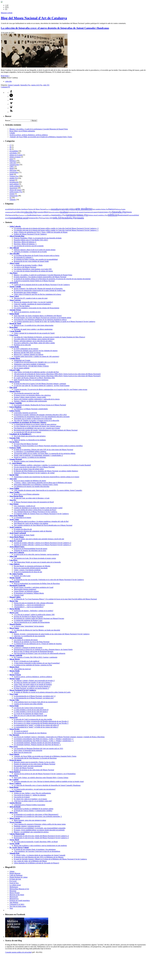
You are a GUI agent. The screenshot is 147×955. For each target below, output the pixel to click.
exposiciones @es (105, 212)
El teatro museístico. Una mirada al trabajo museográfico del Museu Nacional (40, 277)
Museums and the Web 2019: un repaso (27, 352)
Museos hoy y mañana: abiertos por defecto (28, 354)
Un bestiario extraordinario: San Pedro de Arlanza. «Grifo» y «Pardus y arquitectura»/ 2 (43, 739)
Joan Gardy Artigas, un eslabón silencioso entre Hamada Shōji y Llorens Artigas (41, 777)
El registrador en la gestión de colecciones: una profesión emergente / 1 (38, 816)
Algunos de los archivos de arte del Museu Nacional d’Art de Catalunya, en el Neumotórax (45, 774)
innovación (12, 215)
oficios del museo (15, 190)
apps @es (48, 209)
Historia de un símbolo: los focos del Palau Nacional (31, 642)
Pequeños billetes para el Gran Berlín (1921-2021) (31, 240)
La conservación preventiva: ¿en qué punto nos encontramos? (35, 789)
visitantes (12, 199)
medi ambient (14, 184)
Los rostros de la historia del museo (26, 640)
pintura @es (82, 214)
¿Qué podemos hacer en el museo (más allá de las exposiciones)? (36, 702)
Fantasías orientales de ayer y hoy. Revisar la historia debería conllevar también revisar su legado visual (49, 781)
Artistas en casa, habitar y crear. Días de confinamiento (32, 793)
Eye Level (12, 881)
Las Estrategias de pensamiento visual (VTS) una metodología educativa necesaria (42, 416)
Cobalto (12, 133)
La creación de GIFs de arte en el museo (27, 432)
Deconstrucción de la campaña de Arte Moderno (30, 733)
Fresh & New (14, 883)
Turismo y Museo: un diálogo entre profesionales (30, 401)
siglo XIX (49, 218)
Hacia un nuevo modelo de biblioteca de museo (30, 481)
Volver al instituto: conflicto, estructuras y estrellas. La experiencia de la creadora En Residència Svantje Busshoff (52, 465)
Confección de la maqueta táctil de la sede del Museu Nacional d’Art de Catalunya (42, 285)
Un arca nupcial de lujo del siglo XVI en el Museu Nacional (34, 467)
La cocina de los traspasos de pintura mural (28, 713)
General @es (13, 176)
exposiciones (13, 172)
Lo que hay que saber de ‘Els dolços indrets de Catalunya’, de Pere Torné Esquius (41, 385)
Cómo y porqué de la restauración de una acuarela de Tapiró (34, 333)
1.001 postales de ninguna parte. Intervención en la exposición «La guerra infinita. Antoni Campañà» (48, 490)
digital (11, 168)
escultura (64, 212)
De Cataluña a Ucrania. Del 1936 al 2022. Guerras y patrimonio (35, 657)
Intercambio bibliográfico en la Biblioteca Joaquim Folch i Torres (36, 484)
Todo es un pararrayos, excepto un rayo (27, 312)
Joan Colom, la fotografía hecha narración (28, 750)
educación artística (54, 212)
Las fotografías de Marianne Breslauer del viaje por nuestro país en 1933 (38, 748)
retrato (43, 218)
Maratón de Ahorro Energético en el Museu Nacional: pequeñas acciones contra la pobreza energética (48, 446)
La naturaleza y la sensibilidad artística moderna (30, 451)
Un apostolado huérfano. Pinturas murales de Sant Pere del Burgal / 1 (37, 744)
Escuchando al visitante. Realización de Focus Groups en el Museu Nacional (40, 405)
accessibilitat (13, 151)
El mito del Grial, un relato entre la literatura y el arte (31, 498)
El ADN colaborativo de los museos (26, 349)
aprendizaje (56, 209)
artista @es (105, 209)
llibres (17, 215)
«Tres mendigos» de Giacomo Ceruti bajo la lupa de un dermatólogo (37, 851)
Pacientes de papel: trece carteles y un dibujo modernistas (33, 329)
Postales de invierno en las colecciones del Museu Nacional (34, 770)
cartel (14, 212)
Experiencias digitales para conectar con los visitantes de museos (35, 351)
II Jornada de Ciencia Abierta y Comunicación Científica (33, 810)
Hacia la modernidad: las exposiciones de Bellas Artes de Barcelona (37, 583)
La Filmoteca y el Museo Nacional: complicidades (31, 409)
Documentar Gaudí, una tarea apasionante (28, 766)
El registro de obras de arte (23, 529)
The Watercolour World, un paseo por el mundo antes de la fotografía (37, 562)
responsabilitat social (18, 218)
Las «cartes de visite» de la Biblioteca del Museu (30, 861)
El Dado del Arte (15, 879)
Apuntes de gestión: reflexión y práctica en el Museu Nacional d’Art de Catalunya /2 (42, 543)
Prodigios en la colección (22, 345)
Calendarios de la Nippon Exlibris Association (29, 805)
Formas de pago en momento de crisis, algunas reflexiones (33, 603)
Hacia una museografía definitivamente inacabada (30, 568)
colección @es (30, 212)
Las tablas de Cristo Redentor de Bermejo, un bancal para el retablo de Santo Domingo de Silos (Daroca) (49, 337)
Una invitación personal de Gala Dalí (26, 393)
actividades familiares (20, 209)
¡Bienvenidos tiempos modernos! (25, 589)
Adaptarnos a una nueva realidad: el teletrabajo (30, 364)
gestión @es (13, 178)
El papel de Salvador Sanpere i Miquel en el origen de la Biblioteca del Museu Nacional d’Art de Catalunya (50, 859)
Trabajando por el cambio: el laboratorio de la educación (33, 418)
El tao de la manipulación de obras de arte (28, 572)
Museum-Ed (13, 897)
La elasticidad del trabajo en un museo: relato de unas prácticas (35, 424)
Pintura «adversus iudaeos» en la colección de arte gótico (33, 341)
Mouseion (12, 891)
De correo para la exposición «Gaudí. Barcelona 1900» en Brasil (36, 842)
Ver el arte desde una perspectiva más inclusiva (30, 436)
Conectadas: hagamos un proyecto (25, 413)
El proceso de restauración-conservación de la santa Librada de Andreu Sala (39, 290)
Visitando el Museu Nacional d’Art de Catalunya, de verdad (34, 473)
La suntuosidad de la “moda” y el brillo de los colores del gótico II (36, 725)
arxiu (11, 159)
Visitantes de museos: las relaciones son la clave (30, 550)
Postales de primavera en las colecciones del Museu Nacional (34, 764)
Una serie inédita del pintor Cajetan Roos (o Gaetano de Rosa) (35, 510)
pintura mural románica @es (98, 215)
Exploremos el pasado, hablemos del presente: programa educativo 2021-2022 (40, 415)
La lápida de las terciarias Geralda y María (28, 265)
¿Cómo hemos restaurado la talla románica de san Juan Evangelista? (37, 663)
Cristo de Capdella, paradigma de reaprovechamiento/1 (32, 304)
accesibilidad (9, 209)
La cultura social (15, 885)
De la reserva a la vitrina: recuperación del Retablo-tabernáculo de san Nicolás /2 (41, 721)
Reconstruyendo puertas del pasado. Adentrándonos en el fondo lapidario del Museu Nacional (45, 430)
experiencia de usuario (76, 212)
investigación (13, 182)
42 (10, 149)
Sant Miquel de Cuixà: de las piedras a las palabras (31, 523)
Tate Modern (13, 902)
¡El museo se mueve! (21, 731)
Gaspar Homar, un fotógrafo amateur (26, 591)
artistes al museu (15, 157)
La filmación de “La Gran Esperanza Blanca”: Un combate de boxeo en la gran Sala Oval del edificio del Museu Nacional (55, 599)
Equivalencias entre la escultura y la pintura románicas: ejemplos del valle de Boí (41, 521)
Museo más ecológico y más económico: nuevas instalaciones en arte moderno (40, 845)
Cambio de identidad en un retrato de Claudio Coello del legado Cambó (38, 508)
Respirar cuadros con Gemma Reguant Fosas (29, 461)
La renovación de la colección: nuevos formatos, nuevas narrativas (36, 554)
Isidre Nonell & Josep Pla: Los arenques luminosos (31, 380)
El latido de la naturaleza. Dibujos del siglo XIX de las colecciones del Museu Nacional (43, 449)
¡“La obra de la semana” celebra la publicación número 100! (34, 614)
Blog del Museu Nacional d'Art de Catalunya (34, 18)
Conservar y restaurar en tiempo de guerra (28, 647)
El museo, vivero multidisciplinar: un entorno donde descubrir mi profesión (39, 830)
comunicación (14, 165)
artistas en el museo (16, 155)
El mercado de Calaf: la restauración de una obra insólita (33, 719)
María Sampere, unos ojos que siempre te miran (30, 820)
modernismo (32, 215)
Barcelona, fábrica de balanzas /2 (25, 242)
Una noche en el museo (22, 797)
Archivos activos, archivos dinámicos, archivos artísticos (28, 135)
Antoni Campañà (13, 85)
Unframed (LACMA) (16, 904)
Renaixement (123, 215)
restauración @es (35, 218)
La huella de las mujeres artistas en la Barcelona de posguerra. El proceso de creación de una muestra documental (52, 279)
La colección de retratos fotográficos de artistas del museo (33, 271)
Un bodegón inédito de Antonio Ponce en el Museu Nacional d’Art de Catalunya (41, 514)
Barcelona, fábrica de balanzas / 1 (25, 244)
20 (10, 147)
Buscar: (7, 120)
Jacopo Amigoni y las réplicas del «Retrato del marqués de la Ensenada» (38, 288)
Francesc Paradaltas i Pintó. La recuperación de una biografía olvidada (37, 238)
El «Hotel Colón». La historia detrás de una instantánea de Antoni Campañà (39, 855)
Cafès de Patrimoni (15, 875)
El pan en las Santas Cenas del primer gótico (29, 469)
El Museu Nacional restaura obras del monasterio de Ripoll (34, 502)
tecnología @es (69, 217)
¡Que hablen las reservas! (22, 669)
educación (12, 170)
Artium (11, 871)
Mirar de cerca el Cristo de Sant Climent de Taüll (30, 715)
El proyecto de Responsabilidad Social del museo (30, 548)
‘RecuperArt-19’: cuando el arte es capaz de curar (30, 298)
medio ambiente (14, 186)
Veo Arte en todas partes (17, 906)
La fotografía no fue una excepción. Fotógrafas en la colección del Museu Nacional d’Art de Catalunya (49, 580)
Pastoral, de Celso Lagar (22, 576)
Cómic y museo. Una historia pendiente (27, 570)
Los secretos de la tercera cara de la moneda (28, 246)
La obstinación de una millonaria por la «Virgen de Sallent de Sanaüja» (38, 644)
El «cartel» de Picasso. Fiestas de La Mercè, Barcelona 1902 (34, 378)
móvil (49, 215)
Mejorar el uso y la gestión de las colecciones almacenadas (33, 325)
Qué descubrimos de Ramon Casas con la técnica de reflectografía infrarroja (39, 653)
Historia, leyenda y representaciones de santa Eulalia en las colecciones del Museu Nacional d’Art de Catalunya (51, 634)
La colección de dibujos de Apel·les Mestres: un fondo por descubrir (37, 630)
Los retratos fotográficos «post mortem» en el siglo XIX (33, 269)
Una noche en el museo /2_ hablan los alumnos (30, 795)
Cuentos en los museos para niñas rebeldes (28, 704)
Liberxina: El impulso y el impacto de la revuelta (30, 252)
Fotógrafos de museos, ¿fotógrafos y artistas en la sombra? (33, 611)
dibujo (46, 212)
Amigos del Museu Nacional (37, 209)
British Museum (14, 873)
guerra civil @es (36, 85)
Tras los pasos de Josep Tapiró (24, 535)
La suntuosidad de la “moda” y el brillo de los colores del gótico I (36, 727)
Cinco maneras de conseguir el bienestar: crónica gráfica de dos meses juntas (40, 824)
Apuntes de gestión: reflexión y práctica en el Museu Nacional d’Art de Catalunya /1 (42, 545)
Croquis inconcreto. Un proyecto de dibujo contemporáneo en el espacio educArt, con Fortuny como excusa (50, 389)
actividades (13, 153)
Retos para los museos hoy (23, 752)
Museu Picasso (14, 893)
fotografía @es (25, 85)
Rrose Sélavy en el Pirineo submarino (22, 131)
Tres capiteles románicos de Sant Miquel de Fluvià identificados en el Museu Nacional (43, 525)
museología (13, 188)
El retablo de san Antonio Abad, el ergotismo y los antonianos (35, 849)
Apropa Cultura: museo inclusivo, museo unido (30, 397)
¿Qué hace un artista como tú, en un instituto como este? (33, 801)
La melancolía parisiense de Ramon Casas (28, 620)
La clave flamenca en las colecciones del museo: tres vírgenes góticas (37, 426)
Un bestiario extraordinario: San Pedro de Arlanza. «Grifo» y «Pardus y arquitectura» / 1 (44, 741)
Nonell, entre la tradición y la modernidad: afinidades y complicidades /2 (38, 455)
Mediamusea (13, 887)
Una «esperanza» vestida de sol (24, 506)
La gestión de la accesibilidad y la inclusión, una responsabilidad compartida (39, 828)
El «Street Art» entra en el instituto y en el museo (30, 799)
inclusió (12, 180)
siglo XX (46, 85)
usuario (80, 217)
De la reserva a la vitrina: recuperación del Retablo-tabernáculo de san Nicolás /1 (41, 723)
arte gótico (70, 209)
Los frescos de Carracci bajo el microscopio (28, 708)
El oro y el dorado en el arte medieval (26, 661)
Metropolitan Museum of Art (19, 889)
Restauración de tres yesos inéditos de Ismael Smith (31, 261)
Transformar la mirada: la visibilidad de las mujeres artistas (33, 809)
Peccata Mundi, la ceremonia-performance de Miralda (32, 566)
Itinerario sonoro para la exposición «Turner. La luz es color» (34, 762)
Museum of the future (16, 895)
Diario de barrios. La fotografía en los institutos (30, 440)
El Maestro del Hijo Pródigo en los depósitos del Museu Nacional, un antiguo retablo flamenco (46, 471)
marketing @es (23, 215)
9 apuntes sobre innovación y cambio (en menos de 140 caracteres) (36, 356)
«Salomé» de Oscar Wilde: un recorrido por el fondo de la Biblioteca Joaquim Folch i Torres (40, 137)
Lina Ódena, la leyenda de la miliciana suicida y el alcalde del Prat (36, 372)
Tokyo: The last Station (22, 306)
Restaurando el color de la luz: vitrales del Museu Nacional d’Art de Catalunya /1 (41, 838)
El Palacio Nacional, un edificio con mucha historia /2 (32, 686)
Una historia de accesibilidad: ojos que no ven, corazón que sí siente (37, 428)
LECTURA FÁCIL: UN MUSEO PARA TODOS (31, 366)
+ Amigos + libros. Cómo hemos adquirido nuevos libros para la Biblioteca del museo (43, 482)
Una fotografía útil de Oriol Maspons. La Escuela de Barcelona (35, 758)
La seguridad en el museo (22, 517)
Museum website (6, 13)
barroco (112, 209)
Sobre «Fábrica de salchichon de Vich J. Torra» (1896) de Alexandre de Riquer (40, 232)
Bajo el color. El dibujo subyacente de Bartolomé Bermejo (33, 651)
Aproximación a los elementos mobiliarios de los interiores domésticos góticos (40, 319)
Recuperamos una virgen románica (25, 292)
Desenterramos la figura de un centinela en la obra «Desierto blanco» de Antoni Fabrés (43, 649)
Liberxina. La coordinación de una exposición (29, 636)
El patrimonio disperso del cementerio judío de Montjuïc (33, 531)
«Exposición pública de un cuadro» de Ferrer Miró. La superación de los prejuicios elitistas (44, 453)
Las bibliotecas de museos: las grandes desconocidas (31, 486)
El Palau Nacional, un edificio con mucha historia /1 (31, 688)
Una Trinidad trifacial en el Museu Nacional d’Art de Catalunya (35, 512)
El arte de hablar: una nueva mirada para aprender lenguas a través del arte (39, 539)
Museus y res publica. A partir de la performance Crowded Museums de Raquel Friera (38, 129)
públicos (112, 214)
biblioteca (12, 161)
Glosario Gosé (19, 595)
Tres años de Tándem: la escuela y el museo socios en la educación (36, 420)
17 (10, 145)
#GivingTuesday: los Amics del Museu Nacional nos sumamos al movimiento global (42, 318)
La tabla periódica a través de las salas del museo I (31, 712)
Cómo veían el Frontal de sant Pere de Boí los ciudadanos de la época (37, 294)
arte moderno (83, 208)
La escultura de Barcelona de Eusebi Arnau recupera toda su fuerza (36, 255)
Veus (11, 908)
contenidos (40, 212)
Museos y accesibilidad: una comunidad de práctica (31, 832)
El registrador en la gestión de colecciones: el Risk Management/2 (36, 814)
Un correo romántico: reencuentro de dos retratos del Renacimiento (36, 308)
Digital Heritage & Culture (18, 877)
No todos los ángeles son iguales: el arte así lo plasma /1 (33, 682)
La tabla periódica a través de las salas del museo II (31, 710)
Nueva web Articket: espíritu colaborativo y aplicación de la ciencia (37, 399)
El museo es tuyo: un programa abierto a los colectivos (32, 395)
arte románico (97, 209)
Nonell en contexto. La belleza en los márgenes (30, 457)
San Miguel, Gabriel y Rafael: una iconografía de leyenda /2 (34, 680)
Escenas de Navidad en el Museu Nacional (28, 616)
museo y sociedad (42, 215)
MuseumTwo (14, 898)
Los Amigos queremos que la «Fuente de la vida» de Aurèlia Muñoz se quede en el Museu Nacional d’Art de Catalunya (54, 321)
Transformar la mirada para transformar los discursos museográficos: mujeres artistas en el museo (46, 477)
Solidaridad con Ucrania (22, 360)
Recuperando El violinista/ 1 (23, 257)
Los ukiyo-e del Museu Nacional (25, 267)
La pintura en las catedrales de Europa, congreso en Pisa (33, 665)
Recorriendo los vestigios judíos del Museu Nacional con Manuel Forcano (39, 618)
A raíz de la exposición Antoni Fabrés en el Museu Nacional (34, 281)
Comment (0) (5, 87)
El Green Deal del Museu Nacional (26, 444)
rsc (10, 198)
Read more (5, 76)
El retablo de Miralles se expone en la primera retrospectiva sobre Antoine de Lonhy (42, 692)
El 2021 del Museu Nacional (23, 768)
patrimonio (71, 215)
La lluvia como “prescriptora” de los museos (29, 626)
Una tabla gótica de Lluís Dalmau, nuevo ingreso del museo (34, 339)
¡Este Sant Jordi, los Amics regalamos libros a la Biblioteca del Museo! (38, 316)
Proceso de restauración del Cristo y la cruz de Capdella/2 (33, 302)
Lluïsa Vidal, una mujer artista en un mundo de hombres (33, 684)
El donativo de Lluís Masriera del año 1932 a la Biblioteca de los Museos (38, 857)
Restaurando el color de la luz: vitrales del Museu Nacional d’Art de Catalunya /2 (41, 836)
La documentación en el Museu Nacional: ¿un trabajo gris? (34, 698)
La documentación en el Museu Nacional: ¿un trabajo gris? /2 (34, 696)
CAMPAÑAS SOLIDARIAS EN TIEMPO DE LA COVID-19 (36, 362)
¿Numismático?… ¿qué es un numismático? (28, 607)
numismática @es (59, 215)
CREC (11, 166)
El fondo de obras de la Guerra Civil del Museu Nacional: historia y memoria (40, 384)
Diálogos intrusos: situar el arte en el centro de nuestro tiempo (34, 250)
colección (8, 81)
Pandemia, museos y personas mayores (27, 826)
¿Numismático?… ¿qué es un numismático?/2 (29, 605)
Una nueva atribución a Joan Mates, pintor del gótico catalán (34, 343)
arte (63, 209)
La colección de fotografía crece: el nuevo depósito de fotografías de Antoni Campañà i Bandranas (55, 28)
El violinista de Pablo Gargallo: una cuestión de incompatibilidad (36, 259)
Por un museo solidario (21, 368)
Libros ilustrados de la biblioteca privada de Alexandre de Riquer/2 (36, 863)
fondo (11, 174)
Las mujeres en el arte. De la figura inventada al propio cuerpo (35, 558)
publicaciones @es (15, 192)
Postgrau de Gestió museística (19, 900)
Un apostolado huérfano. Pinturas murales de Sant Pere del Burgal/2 (37, 743)
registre (11, 194)
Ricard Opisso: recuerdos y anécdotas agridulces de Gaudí (33, 587)
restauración (13, 196)
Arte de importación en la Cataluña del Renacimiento (32, 622)
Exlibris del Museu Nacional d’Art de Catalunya (30, 234)
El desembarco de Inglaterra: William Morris (29, 593)
